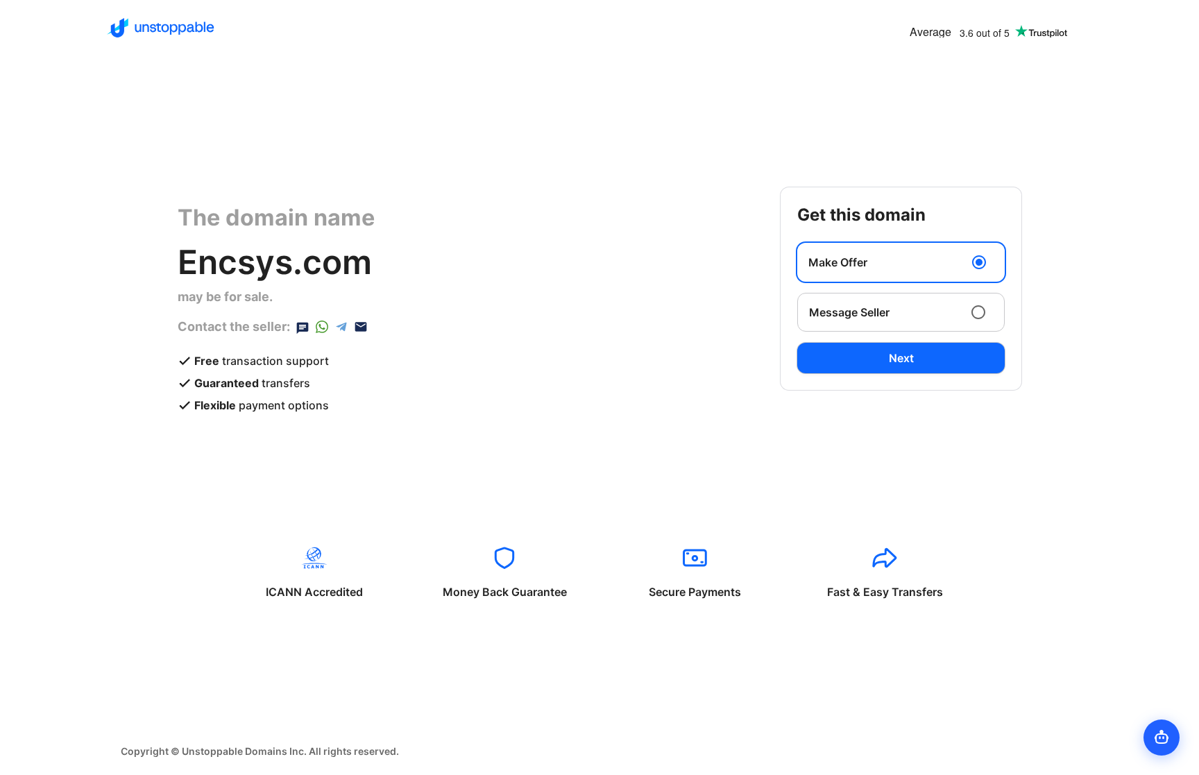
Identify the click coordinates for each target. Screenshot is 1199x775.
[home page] (160, 27)
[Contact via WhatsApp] (322, 327)
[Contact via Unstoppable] (302, 327)
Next (901, 358)
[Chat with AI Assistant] (1161, 737)
